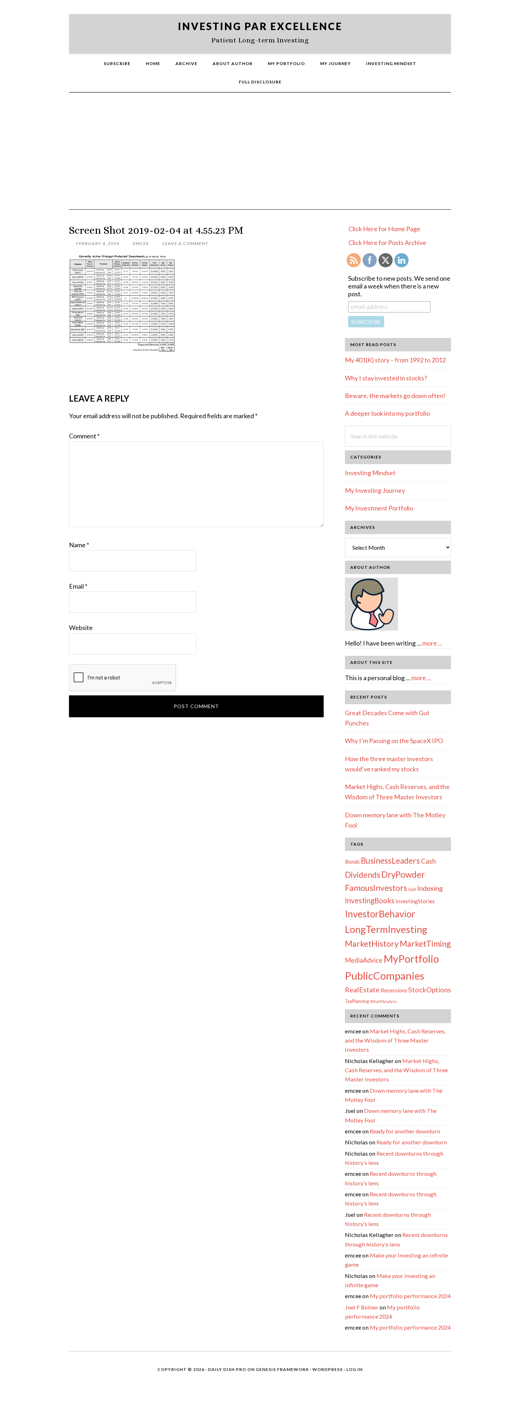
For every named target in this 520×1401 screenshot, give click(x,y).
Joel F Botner (362, 1307)
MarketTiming (425, 943)
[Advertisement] (260, 156)
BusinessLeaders (390, 860)
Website (81, 627)
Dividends (362, 875)
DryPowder (403, 874)
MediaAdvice (363, 960)
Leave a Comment (185, 243)
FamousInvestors (376, 888)
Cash (428, 861)
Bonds (352, 861)
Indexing (430, 888)
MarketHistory (372, 943)
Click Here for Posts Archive (387, 242)
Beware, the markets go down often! (395, 395)
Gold (412, 889)
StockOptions (429, 989)
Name (79, 545)
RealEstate (362, 989)
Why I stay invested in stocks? (386, 378)
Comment (84, 436)
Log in (354, 1369)
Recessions (394, 990)
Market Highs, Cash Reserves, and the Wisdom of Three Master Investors (395, 1040)
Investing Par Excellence (260, 26)
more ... (432, 643)
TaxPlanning (357, 1001)
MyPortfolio (411, 959)
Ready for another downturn (405, 1131)
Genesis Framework (282, 1369)
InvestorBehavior (380, 914)
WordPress (327, 1369)
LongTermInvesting (386, 929)
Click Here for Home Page (384, 229)
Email (78, 586)
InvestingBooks (369, 900)
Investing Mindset (370, 473)
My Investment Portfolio (379, 508)
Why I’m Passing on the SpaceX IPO (394, 741)
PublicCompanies (384, 975)
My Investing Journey (375, 490)
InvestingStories (415, 901)
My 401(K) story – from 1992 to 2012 (395, 360)
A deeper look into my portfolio (387, 413)
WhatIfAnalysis (383, 1001)
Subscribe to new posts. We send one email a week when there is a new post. (399, 286)
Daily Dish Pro (227, 1369)
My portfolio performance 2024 (410, 1295)
